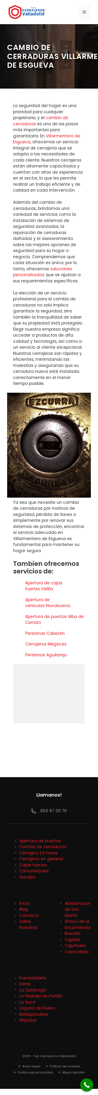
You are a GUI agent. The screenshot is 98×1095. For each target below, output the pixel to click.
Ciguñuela (75, 945)
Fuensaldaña (32, 978)
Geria (24, 984)
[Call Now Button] (86, 1084)
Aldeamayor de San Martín (77, 909)
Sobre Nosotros (28, 924)
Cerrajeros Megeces (46, 644)
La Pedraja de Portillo (40, 996)
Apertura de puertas (40, 841)
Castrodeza (77, 952)
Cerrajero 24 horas (38, 853)
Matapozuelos (33, 1014)
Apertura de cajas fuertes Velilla (43, 586)
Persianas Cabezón (45, 633)
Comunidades (34, 871)
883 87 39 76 (53, 811)
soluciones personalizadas (42, 272)
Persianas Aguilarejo (46, 655)
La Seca (27, 1002)
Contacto (29, 915)
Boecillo (72, 933)
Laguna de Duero (37, 1008)
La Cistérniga (32, 990)
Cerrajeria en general (41, 859)
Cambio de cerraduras (42, 847)
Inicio (24, 903)
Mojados (28, 1020)
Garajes (27, 877)
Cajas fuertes (33, 865)
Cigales (72, 939)
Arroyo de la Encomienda (78, 924)
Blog (23, 909)
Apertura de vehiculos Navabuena (48, 603)
